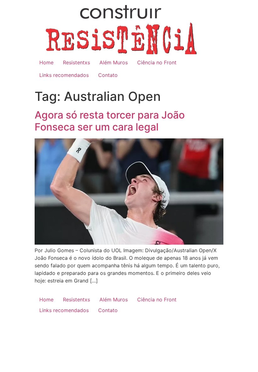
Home (46, 62)
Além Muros (113, 62)
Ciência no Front (157, 62)
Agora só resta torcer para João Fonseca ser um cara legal (110, 121)
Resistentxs (76, 62)
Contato (108, 75)
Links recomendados (64, 75)
